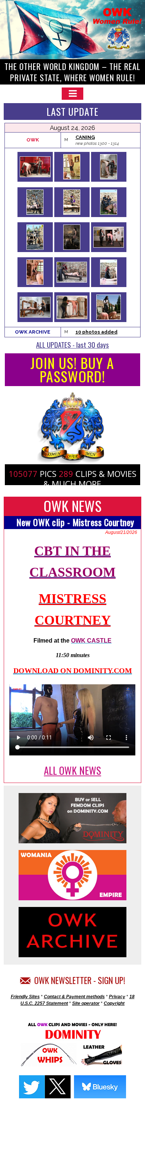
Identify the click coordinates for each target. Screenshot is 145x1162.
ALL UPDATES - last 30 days (72, 344)
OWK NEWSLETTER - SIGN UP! (77, 980)
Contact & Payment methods (74, 996)
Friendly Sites (25, 996)
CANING (85, 137)
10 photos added (96, 332)
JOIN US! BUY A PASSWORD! (72, 369)
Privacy (117, 996)
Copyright (114, 1003)
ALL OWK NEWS (72, 770)
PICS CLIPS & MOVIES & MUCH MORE (72, 478)
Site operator (86, 1003)
